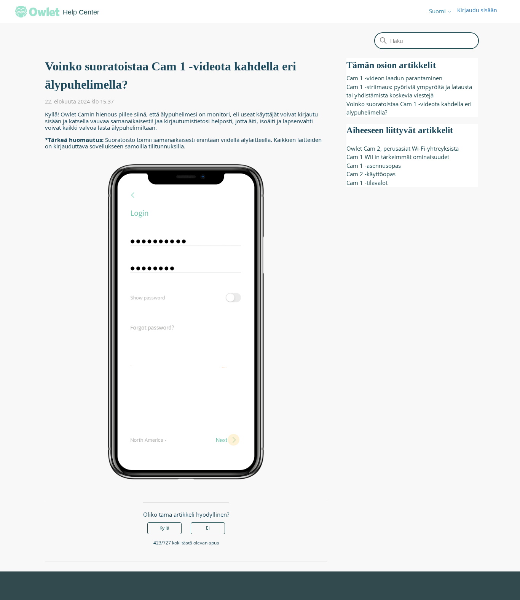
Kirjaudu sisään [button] (477, 10)
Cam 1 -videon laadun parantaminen (394, 78)
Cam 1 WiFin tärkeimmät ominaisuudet (397, 157)
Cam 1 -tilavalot (367, 182)
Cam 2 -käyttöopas (371, 174)
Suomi (438, 11)
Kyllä (164, 528)
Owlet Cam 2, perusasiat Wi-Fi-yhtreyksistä (402, 148)
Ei (208, 528)
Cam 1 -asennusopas (373, 165)
